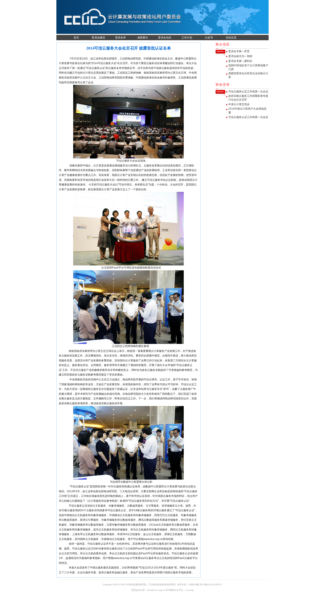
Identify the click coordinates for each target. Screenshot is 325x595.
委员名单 (120, 37)
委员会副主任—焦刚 (240, 56)
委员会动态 (164, 37)
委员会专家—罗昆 (239, 51)
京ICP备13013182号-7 (210, 584)
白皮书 (209, 37)
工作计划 (187, 37)
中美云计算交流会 (239, 104)
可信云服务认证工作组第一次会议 (248, 91)
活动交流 (231, 37)
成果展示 (142, 37)
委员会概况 (98, 37)
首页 (76, 37)
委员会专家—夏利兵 (240, 61)
